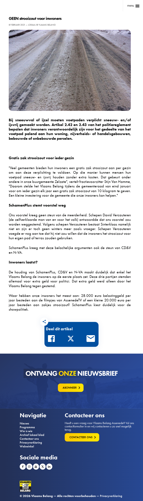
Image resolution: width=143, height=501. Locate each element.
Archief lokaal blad (32, 435)
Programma (27, 427)
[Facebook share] (52, 339)
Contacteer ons (29, 439)
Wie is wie (26, 431)
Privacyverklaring (31, 442)
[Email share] (90, 339)
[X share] (71, 339)
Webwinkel (27, 446)
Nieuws (24, 423)
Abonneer (70, 387)
